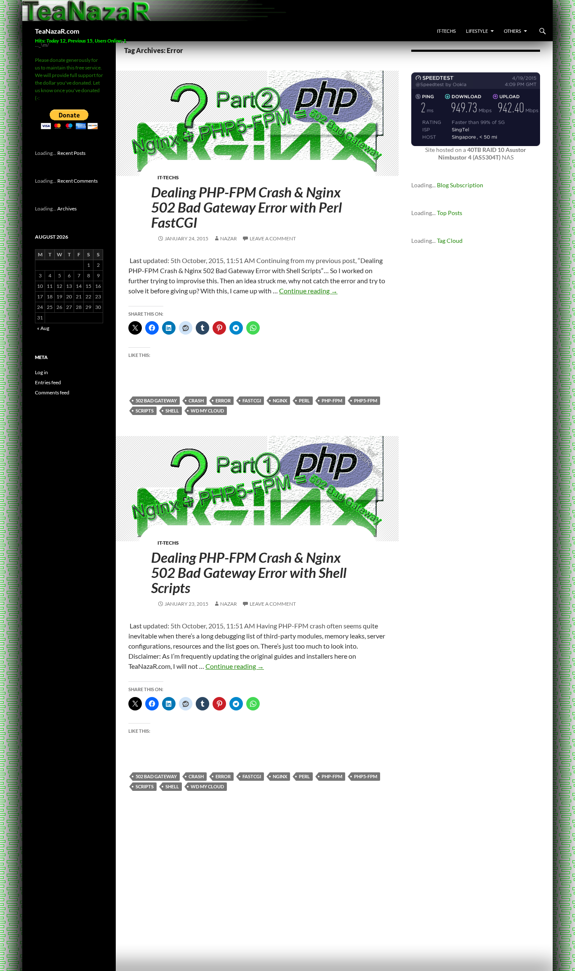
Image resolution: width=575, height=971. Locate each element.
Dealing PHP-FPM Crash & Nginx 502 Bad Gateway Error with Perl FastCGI (246, 207)
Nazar (228, 238)
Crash (196, 400)
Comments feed (52, 392)
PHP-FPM (332, 400)
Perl (304, 400)
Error (223, 400)
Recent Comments (77, 181)
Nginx (280, 400)
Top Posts (449, 212)
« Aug (43, 328)
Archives (67, 208)
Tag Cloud (450, 240)
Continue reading (308, 291)
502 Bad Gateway (156, 400)
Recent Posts (71, 153)
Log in (41, 372)
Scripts (145, 410)
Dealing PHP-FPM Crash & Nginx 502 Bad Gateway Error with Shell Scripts (248, 572)
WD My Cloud (207, 410)
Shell (172, 410)
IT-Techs (446, 31)
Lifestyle (477, 31)
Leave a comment (273, 238)
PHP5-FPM (365, 400)
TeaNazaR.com (57, 31)
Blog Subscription (460, 185)
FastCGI (251, 400)
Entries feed (48, 382)
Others (512, 31)
